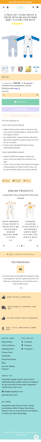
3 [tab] (21, 245)
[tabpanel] (11, 221)
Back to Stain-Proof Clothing (21, 254)
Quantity (5, 91)
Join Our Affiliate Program (8, 367)
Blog (3, 363)
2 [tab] (19, 245)
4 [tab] (23, 245)
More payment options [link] (20, 115)
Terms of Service (8, 345)
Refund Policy (7, 342)
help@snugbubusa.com (13, 391)
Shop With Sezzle (9, 359)
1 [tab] (17, 245)
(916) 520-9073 (11, 395)
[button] (17, 24)
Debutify (23, 435)
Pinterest (28, 345)
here (24, 413)
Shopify (34, 432)
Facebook (28, 342)
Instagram (28, 349)
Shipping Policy (8, 349)
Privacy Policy (7, 352)
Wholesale (6, 356)
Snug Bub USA (19, 432)
